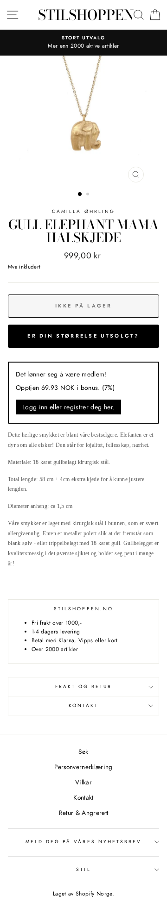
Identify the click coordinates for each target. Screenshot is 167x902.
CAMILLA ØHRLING (83, 211)
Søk (83, 751)
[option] (83, 42)
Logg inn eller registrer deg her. (68, 407)
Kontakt (83, 705)
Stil (83, 869)
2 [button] (88, 195)
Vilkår (83, 782)
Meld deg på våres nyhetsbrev (84, 841)
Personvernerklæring (83, 766)
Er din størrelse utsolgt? (83, 335)
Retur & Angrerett (84, 812)
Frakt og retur (83, 686)
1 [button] (80, 194)
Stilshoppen (86, 15)
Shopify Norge (94, 893)
